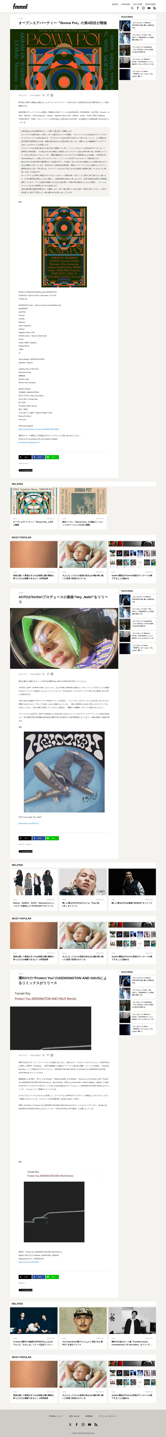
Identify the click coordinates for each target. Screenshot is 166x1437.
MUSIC (115, 4)
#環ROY (22, 1283)
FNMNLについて (56, 1416)
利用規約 (89, 1416)
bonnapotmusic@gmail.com (29, 442)
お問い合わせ (74, 1416)
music (21, 18)
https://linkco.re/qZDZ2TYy (29, 823)
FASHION (125, 4)
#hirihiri (29, 844)
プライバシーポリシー (108, 1416)
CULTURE (137, 4)
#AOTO (21, 844)
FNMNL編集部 (35, 95)
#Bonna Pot (23, 463)
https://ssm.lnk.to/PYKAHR (29, 1262)
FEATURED (150, 4)
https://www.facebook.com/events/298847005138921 (39, 429)
